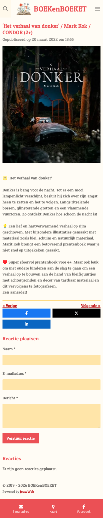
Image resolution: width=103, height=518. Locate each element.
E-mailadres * (14, 373)
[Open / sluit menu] (97, 9)
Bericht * (10, 397)
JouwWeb (27, 491)
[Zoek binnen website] (5, 9)
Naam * (9, 348)
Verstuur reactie (20, 438)
